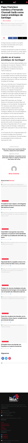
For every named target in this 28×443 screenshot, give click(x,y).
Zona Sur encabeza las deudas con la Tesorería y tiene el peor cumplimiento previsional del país (14, 318)
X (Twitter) (5, 438)
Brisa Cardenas (7, 20)
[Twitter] (6, 358)
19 (11, 293)
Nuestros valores (5, 425)
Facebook (5, 434)
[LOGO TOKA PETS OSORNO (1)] (14, 375)
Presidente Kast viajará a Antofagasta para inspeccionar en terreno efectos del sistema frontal (13, 205)
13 (11, 239)
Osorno (3, 427)
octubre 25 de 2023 (17, 20)
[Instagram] (9, 358)
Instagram (5, 436)
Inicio (2, 422)
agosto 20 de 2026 (5, 239)
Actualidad (5, 200)
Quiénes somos (5, 424)
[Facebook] (3, 358)
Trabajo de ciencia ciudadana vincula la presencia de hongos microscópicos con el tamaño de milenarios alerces (13, 290)
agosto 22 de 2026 (5, 209)
